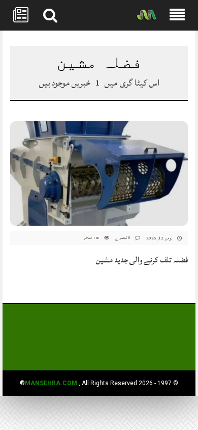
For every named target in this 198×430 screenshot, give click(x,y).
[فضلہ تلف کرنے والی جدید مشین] (99, 173)
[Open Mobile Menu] (177, 15)
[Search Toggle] (50, 15)
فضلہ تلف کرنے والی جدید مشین (142, 260)
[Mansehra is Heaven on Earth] (146, 15)
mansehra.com (51, 383)
